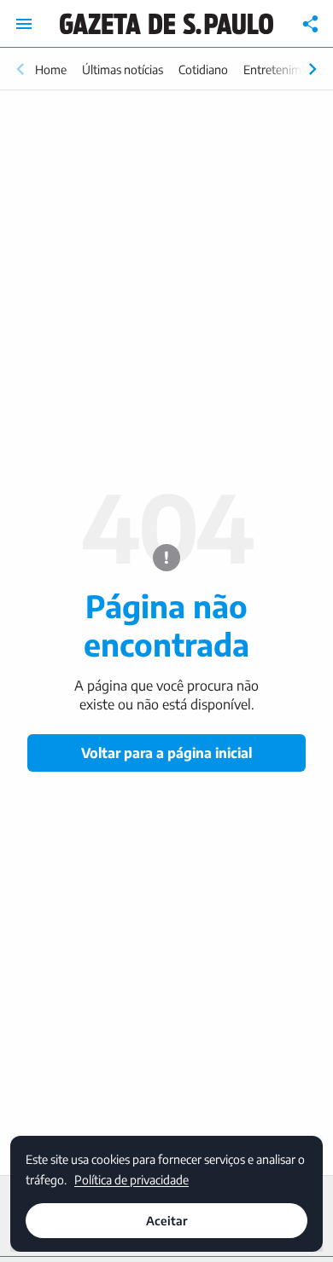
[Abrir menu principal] (24, 24)
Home (51, 69)
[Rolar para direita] (312, 69)
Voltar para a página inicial (166, 752)
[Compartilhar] (311, 24)
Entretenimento (284, 69)
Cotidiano (203, 69)
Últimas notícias (122, 69)
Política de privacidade (131, 1179)
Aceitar (166, 1220)
